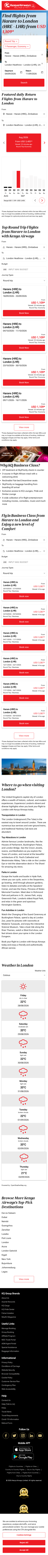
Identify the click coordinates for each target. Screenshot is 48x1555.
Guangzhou (7, 1225)
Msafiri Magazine (9, 1317)
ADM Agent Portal (9, 1343)
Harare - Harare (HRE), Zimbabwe (21, 56)
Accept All (24, 1550)
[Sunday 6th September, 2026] (44, 184)
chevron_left (4, 142)
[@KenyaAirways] (14, 1436)
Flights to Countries (16, 1466)
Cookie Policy (7, 1378)
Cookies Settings (24, 1535)
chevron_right (44, 142)
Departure (9, 71)
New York (6, 1259)
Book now (24, 596)
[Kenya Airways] (6, 1436)
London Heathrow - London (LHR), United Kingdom (23, 65)
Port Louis (6, 1238)
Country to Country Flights (14, 1469)
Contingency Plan (9, 1385)
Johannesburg (8, 1267)
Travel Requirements (10, 1415)
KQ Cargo (6, 1306)
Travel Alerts (6, 1412)
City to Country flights (24, 1476)
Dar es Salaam (9, 1213)
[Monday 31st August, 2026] (18, 179)
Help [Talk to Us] (8, 1404)
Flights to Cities (31, 1466)
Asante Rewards (8, 1302)
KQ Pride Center (8, 1309)
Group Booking (8, 1332)
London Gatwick (9, 1250)
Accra (4, 1246)
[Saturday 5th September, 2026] (39, 183)
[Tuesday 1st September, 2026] (22, 182)
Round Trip (10, 41)
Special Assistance (9, 1347)
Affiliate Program (8, 1336)
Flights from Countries (31, 1473)
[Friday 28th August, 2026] (5, 187)
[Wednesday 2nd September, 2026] (27, 183)
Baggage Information (10, 1351)
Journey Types (7, 275)
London (5, 1242)
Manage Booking (9, 1328)
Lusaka (5, 1234)
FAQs (4, 1408)
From (7, 53)
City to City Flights (33, 1469)
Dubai (4, 1217)
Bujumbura (7, 1263)
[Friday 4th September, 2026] (35, 182)
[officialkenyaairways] (23, 1436)
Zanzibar (6, 1230)
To (6, 62)
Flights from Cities (13, 1473)
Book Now (24, 313)
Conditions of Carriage (11, 1366)
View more (24, 1279)
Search (24, 82)
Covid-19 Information (10, 1419)
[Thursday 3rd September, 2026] (31, 181)
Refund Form (7, 1423)
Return (28, 71)
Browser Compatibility (10, 1374)
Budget (4, 264)
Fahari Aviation (8, 1313)
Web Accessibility (8, 1389)
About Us (5, 1298)
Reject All (24, 1542)
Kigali (4, 1255)
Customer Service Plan (11, 1381)
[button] (17, 46)
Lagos (4, 1271)
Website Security (8, 1370)
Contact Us (6, 1400)
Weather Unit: (40, 971)
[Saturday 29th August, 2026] (10, 187)
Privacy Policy (7, 1362)
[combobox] (24, 114)
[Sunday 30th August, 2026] (14, 179)
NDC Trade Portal (9, 1340)
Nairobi (5, 1221)
